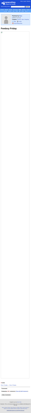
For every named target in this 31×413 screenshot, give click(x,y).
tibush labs (19, 402)
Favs (13, 11)
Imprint (5, 408)
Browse (6, 9)
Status (18, 408)
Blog (20, 9)
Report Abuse (14, 408)
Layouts (10, 11)
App (20, 11)
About (26, 11)
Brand (14, 407)
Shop (22, 11)
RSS (21, 407)
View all (18, 391)
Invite (16, 11)
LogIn (24, 1)
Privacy (27, 407)
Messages (15, 9)
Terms (24, 407)
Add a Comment (6, 395)
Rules (9, 407)
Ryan (20, 16)
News (6, 407)
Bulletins (24, 9)
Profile (20, 21)
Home (2, 9)
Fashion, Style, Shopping (23, 19)
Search (27, 6)
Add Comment (23, 391)
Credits (18, 407)
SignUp (28, 1)
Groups (5, 11)
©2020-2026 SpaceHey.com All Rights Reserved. (15, 410)
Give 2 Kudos (12, 385)
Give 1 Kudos (4, 385)
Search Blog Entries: (5, 6)
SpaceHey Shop (24, 408)
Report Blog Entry (18, 23)
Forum (28, 9)
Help (21, 1)
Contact (8, 408)
